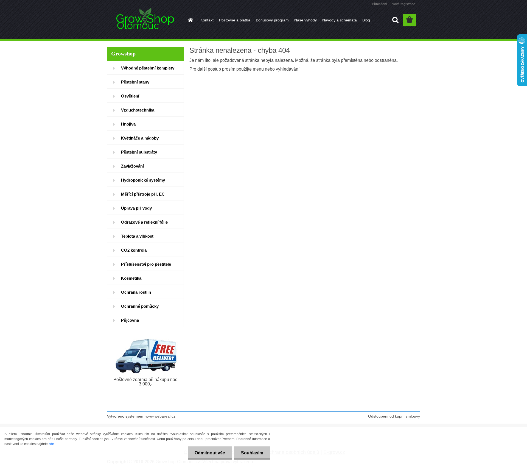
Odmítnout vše (210, 453)
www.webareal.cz (160, 416)
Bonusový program (272, 20)
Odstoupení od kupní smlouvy (394, 416)
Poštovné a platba (234, 20)
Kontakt (207, 20)
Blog (366, 20)
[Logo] (145, 20)
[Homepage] (190, 20)
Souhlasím (252, 453)
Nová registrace (403, 4)
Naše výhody (305, 20)
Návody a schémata (339, 20)
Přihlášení (379, 4)
